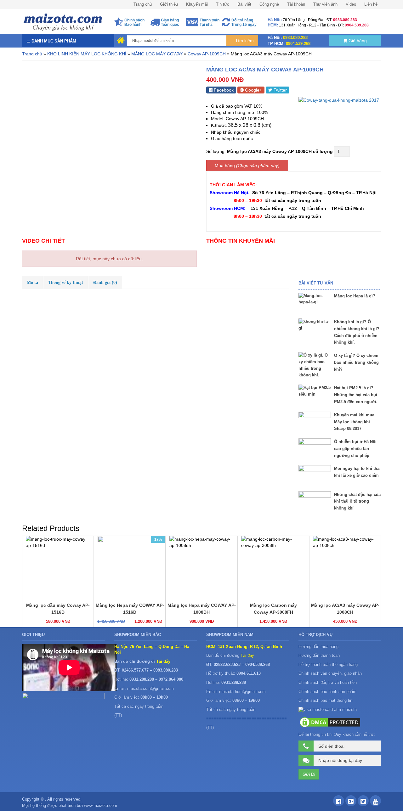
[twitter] (363, 802)
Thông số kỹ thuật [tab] (65, 282)
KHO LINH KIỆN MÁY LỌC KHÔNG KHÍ (86, 53)
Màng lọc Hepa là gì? (354, 296)
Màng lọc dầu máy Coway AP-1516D (58, 609)
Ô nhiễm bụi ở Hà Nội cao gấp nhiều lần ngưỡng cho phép (355, 448)
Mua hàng (225, 165)
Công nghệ (269, 4)
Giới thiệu (169, 4)
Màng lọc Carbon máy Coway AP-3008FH (273, 609)
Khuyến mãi (197, 4)
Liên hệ (370, 4)
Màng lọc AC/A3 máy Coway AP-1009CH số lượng (280, 151)
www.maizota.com (100, 805)
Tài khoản (296, 4)
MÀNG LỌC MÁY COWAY (157, 53)
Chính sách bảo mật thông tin (325, 700)
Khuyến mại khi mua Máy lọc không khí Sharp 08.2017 (354, 422)
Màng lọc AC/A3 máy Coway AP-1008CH (345, 609)
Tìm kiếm (244, 40)
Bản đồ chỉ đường (230, 655)
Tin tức (222, 4)
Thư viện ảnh (325, 4)
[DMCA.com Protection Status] (329, 721)
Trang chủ (142, 4)
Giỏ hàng (357, 40)
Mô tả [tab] (32, 282)
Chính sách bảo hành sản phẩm (328, 691)
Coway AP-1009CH (207, 53)
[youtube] (375, 802)
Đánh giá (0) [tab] (105, 282)
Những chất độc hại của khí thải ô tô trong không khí (357, 501)
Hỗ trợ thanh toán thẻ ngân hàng (328, 664)
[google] (350, 802)
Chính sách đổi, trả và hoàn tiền (327, 682)
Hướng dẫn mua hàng (318, 646)
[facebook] (338, 802)
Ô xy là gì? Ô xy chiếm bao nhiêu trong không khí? (356, 362)
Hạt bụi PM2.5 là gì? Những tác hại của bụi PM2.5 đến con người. (355, 395)
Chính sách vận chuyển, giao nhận (330, 673)
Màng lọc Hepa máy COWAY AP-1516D (130, 609)
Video (351, 4)
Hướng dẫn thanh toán (319, 655)
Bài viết (244, 4)
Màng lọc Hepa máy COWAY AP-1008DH (201, 609)
